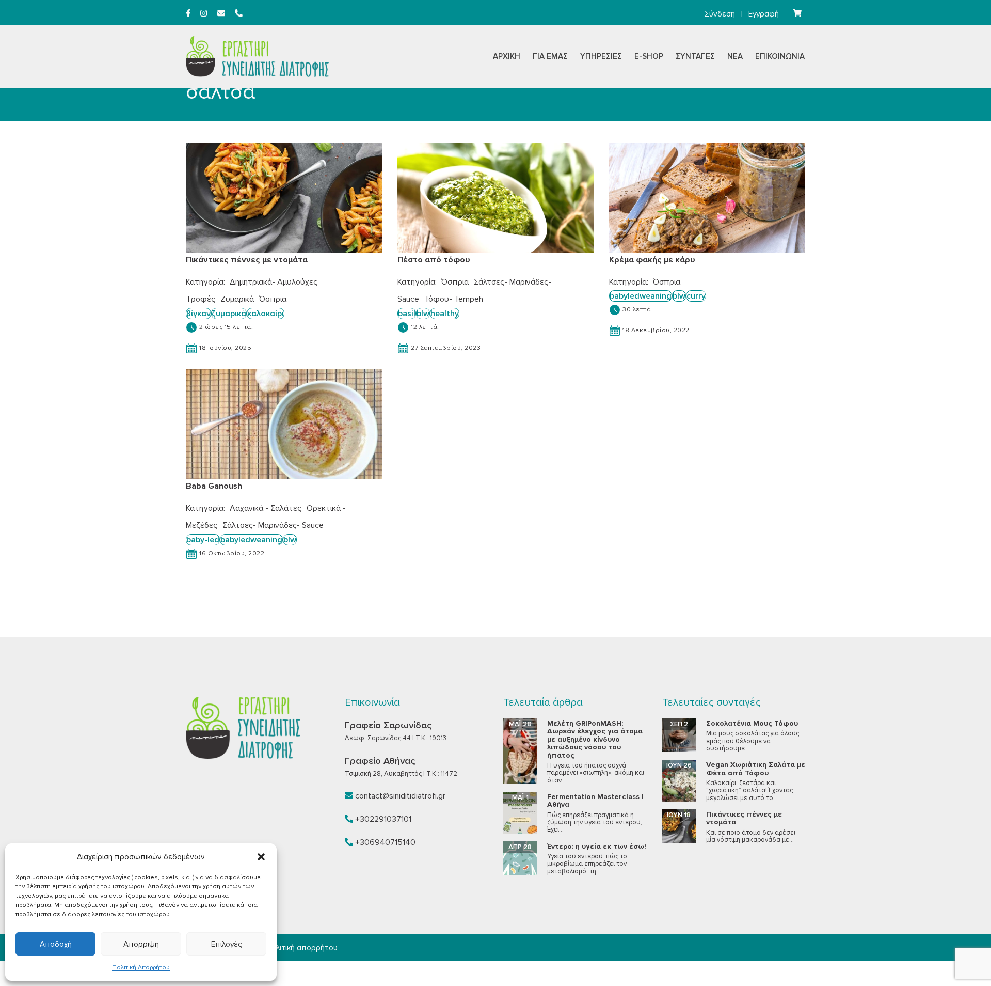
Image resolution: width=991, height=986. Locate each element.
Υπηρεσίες (601, 56)
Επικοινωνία (780, 56)
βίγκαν (198, 313)
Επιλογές (226, 944)
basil (406, 313)
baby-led (202, 540)
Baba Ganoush (214, 486)
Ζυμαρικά (237, 299)
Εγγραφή (763, 14)
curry (696, 296)
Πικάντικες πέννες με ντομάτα (247, 260)
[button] (261, 857)
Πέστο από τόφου (433, 260)
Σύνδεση (720, 14)
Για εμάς (550, 56)
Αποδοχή (56, 944)
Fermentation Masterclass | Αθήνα (595, 800)
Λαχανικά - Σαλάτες (265, 508)
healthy (444, 313)
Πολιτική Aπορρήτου (141, 968)
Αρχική (506, 56)
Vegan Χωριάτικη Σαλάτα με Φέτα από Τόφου (755, 768)
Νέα (735, 56)
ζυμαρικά (229, 313)
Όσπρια (272, 299)
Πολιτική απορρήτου (302, 947)
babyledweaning (641, 296)
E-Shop (648, 56)
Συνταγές (695, 56)
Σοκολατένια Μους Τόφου (752, 723)
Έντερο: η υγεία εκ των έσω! (596, 846)
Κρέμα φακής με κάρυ (652, 260)
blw (423, 313)
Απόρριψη (141, 944)
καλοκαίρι (265, 313)
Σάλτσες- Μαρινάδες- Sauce (273, 525)
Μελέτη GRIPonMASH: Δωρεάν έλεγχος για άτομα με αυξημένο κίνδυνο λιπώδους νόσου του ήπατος (595, 739)
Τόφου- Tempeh (453, 299)
